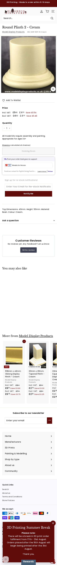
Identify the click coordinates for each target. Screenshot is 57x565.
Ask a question (10, 220)
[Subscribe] (49, 420)
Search (5, 489)
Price (5, 108)
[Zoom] (53, 89)
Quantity (7, 123)
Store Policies (8, 500)
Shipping (6, 145)
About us (6, 493)
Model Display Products (13, 32)
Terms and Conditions (12, 496)
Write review (28, 250)
